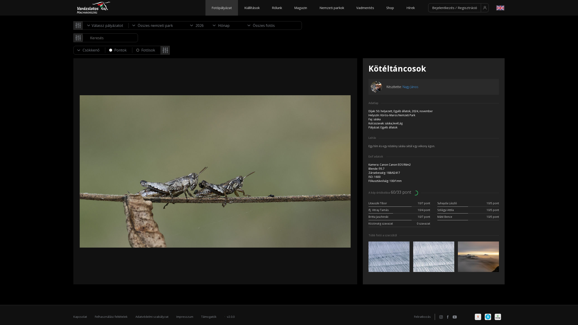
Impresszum (184, 317)
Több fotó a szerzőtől (382, 235)
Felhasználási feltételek (111, 317)
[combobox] (106, 25)
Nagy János (410, 87)
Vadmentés (365, 7)
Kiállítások (252, 7)
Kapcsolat (80, 317)
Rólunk (277, 7)
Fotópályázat (222, 7)
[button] (458, 8)
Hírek (410, 7)
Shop (390, 7)
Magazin (300, 7)
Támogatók (209, 317)
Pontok (120, 50)
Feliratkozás (422, 317)
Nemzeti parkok (331, 7)
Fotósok (148, 50)
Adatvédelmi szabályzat (151, 317)
